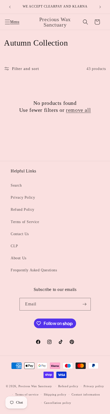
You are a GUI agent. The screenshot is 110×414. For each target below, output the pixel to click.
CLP (14, 246)
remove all (78, 110)
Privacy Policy (23, 197)
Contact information (86, 394)
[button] (11, 22)
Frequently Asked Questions (34, 270)
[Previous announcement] (10, 7)
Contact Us (20, 234)
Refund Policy (22, 210)
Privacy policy (94, 386)
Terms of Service (25, 222)
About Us (18, 258)
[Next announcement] (100, 7)
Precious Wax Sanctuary (35, 386)
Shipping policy (55, 394)
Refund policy (68, 386)
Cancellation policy (57, 402)
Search (16, 185)
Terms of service (26, 394)
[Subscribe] (85, 304)
